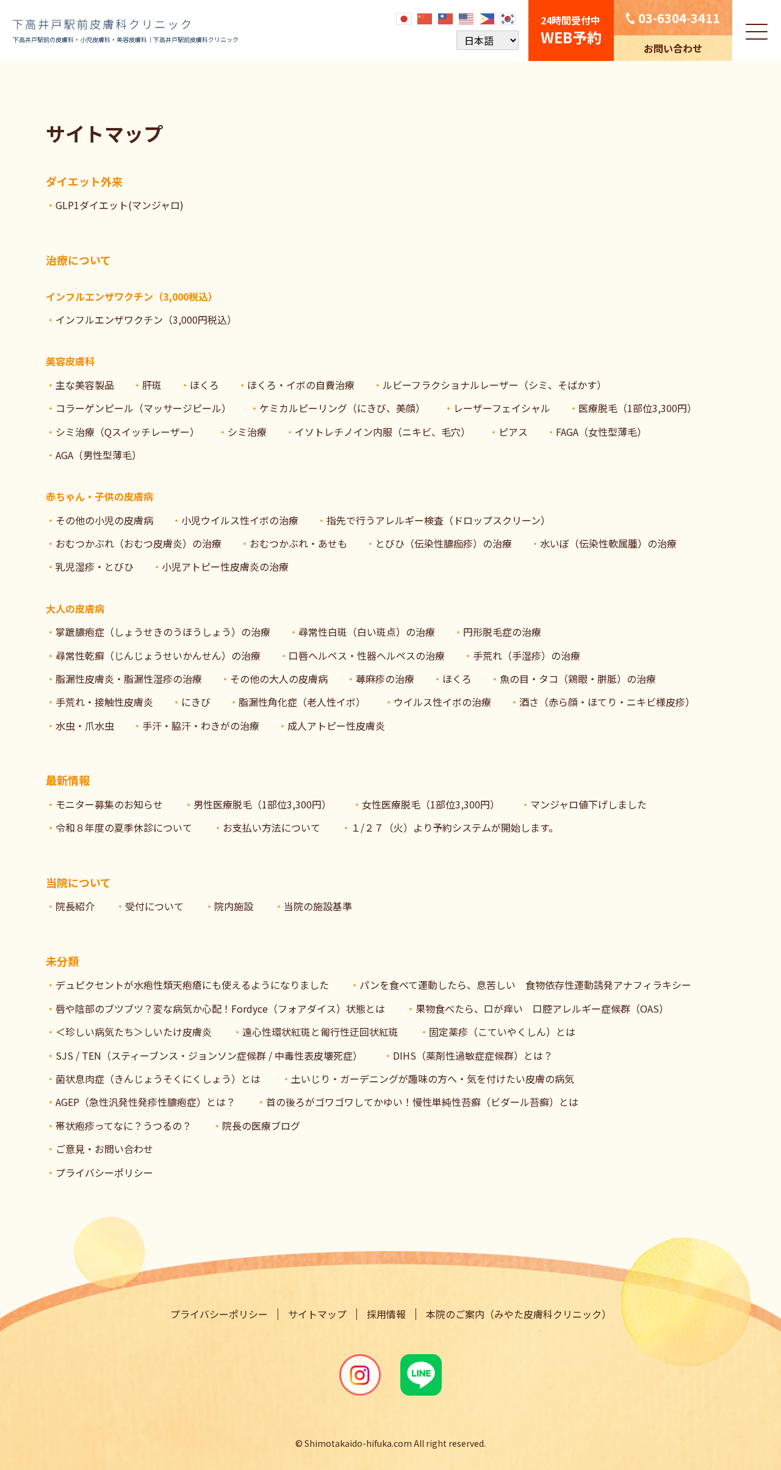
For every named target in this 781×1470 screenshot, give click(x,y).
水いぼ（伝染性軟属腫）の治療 (608, 543)
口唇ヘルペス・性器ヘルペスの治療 (367, 655)
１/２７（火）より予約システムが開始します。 (454, 827)
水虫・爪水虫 (85, 725)
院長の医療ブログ (261, 1125)
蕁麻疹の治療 (385, 678)
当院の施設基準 (318, 906)
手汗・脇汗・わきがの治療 (200, 725)
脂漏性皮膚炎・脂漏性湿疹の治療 (129, 678)
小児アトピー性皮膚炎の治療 (225, 566)
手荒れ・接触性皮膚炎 (104, 701)
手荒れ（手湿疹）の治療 (526, 655)
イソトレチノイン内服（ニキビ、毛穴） (382, 431)
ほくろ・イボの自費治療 (301, 384)
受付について (154, 906)
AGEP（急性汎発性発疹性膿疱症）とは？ (146, 1101)
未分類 (62, 961)
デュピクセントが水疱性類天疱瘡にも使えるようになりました (192, 984)
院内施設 (233, 906)
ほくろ (204, 384)
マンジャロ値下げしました (588, 804)
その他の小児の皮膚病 (104, 520)
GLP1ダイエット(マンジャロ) (120, 205)
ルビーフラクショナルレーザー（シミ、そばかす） (494, 384)
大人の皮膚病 (75, 608)
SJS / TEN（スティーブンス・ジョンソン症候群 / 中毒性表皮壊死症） (209, 1055)
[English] (467, 17)
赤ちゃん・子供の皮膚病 (99, 496)
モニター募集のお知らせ (109, 804)
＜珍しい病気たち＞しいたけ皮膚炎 (134, 1031)
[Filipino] (487, 17)
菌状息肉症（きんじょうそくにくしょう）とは (158, 1078)
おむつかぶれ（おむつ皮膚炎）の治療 (138, 543)
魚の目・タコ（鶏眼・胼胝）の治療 (578, 678)
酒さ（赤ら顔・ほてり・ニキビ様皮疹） (607, 701)
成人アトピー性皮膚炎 (336, 725)
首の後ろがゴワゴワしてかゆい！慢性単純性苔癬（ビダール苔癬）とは (422, 1101)
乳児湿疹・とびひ (95, 566)
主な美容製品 (85, 384)
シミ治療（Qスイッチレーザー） (128, 431)
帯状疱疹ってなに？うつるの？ (124, 1125)
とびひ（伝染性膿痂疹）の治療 (443, 543)
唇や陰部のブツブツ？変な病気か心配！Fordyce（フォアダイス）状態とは (220, 1008)
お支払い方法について (271, 827)
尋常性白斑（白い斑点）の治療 (366, 631)
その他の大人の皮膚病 (279, 678)
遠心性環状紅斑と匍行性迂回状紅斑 (320, 1031)
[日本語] (404, 17)
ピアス (513, 431)
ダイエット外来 (84, 181)
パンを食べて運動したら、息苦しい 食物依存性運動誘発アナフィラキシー (525, 984)
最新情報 (68, 780)
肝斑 (152, 384)
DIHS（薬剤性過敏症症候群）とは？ (473, 1055)
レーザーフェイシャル (501, 408)
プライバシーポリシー (104, 1172)
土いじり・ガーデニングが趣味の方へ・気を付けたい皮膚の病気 (432, 1078)
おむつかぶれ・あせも (298, 543)
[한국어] (508, 17)
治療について (78, 260)
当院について (78, 882)
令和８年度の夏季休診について (124, 827)
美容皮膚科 (70, 361)
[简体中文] (425, 17)
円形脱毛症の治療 (502, 631)
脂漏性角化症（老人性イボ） (302, 701)
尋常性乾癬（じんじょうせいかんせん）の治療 (158, 655)
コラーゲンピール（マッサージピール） (143, 408)
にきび (196, 701)
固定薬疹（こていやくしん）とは (502, 1031)
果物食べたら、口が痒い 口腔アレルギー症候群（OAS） (542, 1008)
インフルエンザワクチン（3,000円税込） (146, 319)
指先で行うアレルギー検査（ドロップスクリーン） (438, 520)
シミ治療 (247, 431)
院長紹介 (75, 906)
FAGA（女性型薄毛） (601, 431)
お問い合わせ (673, 48)
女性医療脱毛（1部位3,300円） (431, 804)
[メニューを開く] (756, 30)
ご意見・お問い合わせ (104, 1148)
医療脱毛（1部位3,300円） (637, 408)
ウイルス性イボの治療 (442, 701)
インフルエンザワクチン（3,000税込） (132, 296)
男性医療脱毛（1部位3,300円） (262, 804)
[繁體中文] (446, 17)
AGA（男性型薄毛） (99, 455)
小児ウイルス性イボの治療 (239, 520)
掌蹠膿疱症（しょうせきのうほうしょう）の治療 (163, 631)
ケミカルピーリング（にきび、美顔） (342, 408)
